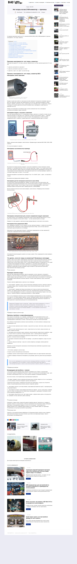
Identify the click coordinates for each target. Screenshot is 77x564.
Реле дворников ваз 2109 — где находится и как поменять (64, 66)
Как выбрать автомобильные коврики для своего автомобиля (64, 95)
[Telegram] (18, 420)
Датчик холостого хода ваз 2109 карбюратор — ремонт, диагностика (35, 426)
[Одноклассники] (9, 420)
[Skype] (16, 420)
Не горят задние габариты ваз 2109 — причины (29, 447)
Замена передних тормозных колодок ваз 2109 (64, 72)
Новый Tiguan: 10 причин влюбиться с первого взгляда (63, 42)
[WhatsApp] (15, 420)
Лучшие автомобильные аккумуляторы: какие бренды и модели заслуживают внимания (63, 79)
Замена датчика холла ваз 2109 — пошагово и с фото (64, 60)
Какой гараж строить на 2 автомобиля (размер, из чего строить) (37, 517)
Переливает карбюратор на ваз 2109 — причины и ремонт (64, 48)
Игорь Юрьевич (19, 12)
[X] (10, 420)
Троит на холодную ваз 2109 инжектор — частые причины (11, 426)
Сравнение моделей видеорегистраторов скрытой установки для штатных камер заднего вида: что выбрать (38, 471)
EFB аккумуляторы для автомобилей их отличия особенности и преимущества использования (37, 486)
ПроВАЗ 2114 (15, 3)
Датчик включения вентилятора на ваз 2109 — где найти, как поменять (13, 446)
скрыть (15, 41)
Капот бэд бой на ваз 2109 (64, 53)
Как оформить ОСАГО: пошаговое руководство (63, 89)
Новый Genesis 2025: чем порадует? (64, 36)
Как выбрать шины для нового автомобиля (63, 84)
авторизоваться (28, 460)
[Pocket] (12, 420)
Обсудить (43, 12)
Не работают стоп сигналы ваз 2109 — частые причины (45, 446)
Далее (28, 478)
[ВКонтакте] (7, 420)
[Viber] (13, 420)
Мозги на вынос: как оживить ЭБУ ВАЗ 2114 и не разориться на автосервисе (39, 502)
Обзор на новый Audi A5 (63, 29)
